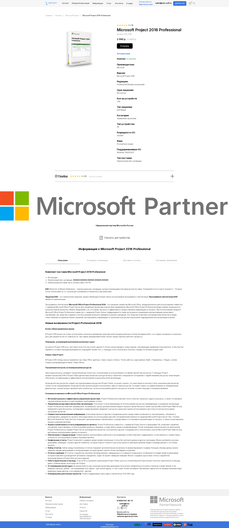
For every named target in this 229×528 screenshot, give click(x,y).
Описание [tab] (63, 260)
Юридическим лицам (80, 3)
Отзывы (129, 3)
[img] (121, 507)
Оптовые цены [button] (123, 53)
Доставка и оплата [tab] (132, 260)
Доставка (84, 504)
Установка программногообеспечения (86, 516)
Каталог (65, 3)
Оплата (83, 507)
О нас (109, 3)
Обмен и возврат (87, 501)
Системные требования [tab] (166, 260)
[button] (179, 3)
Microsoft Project (72, 15)
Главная (48, 15)
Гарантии (83, 511)
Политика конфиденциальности (109, 526)
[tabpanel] (114, 373)
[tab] (97, 261)
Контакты (119, 3)
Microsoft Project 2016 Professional (96, 15)
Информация (98, 3)
